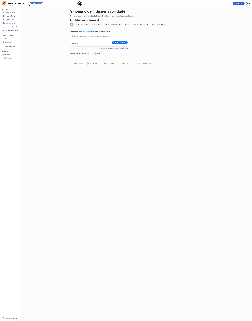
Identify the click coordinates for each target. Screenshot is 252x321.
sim (93, 53)
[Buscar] (79, 3)
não (98, 53)
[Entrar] (248, 3)
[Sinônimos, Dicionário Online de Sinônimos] (14, 3)
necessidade (116, 24)
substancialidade (157, 24)
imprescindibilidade (99, 24)
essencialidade (81, 24)
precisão (143, 24)
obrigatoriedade (130, 24)
